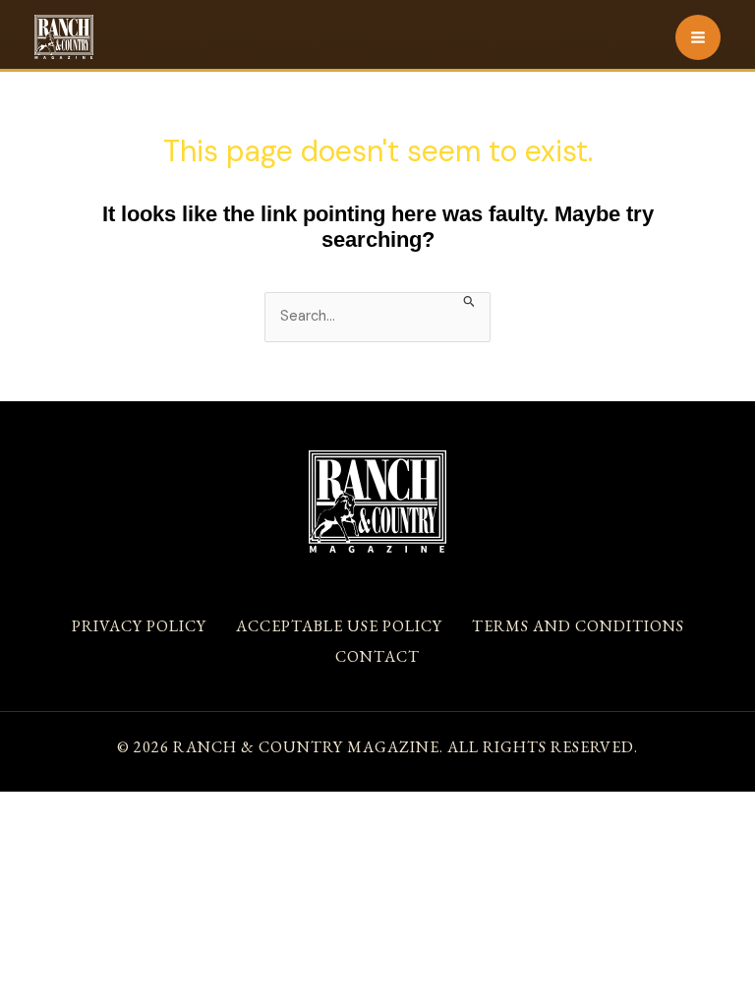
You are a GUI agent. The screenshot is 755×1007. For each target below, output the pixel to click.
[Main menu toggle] (698, 37)
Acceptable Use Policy (339, 626)
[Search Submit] (469, 300)
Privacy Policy (139, 626)
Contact (377, 656)
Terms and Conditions (578, 626)
